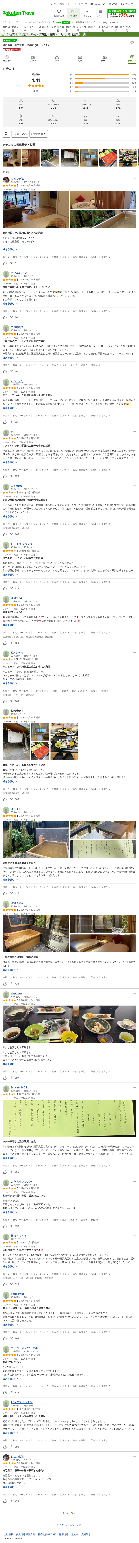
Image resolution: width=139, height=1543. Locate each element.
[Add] (132, 42)
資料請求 (86, 1534)
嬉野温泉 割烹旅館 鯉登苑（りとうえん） (26, 45)
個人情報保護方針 (25, 1534)
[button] (12, 158)
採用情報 (63, 1534)
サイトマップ (81, 4)
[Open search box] (6, 134)
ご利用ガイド (65, 4)
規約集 (74, 1534)
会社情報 (8, 1534)
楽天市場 (113, 4)
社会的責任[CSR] (47, 1534)
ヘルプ (53, 4)
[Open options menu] (134, 179)
